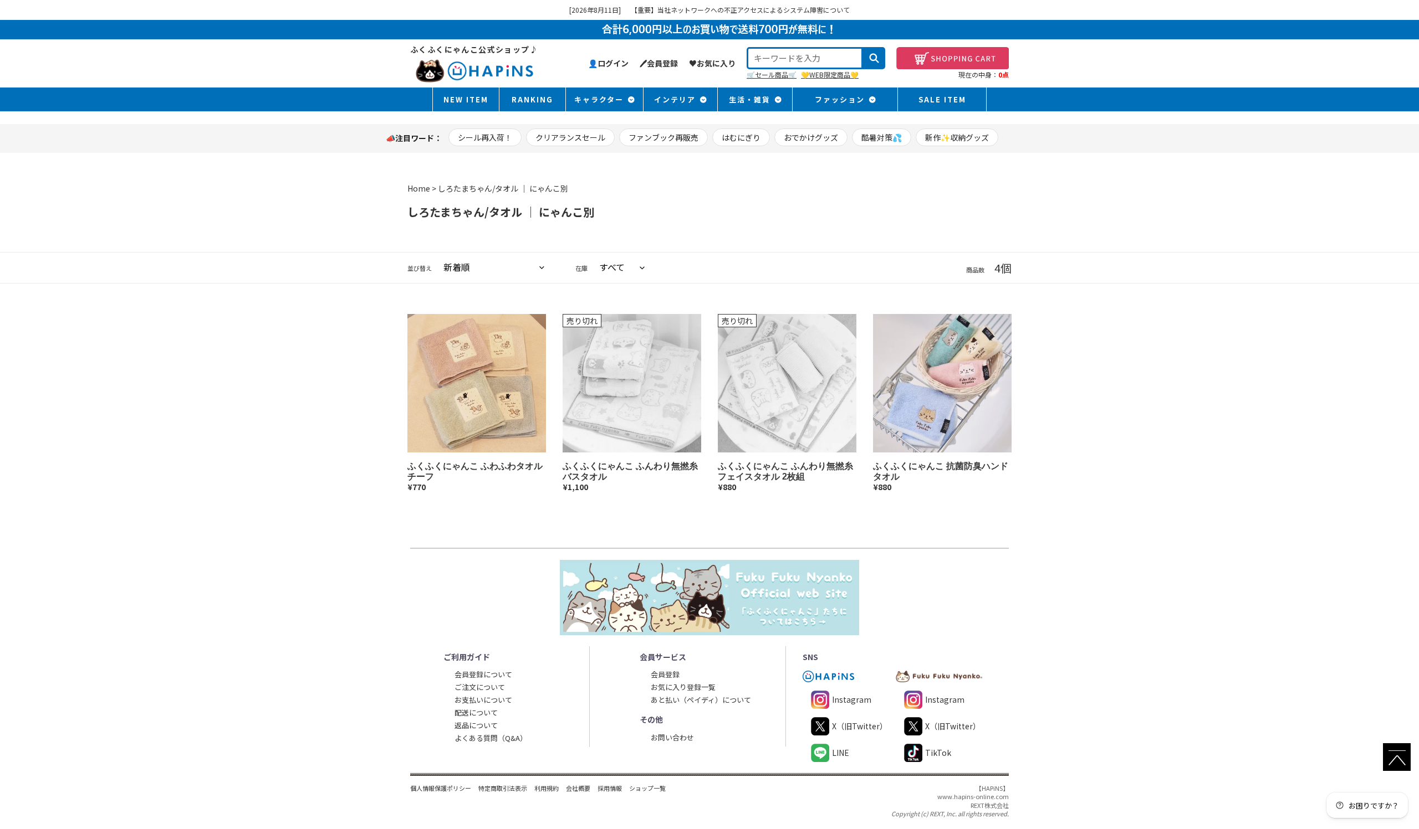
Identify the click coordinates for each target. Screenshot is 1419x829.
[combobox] (805, 58)
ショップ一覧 (647, 788)
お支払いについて (483, 699)
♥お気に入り (712, 63)
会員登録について (483, 674)
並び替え (419, 268)
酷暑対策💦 (881, 137)
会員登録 (665, 674)
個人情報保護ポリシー (440, 788)
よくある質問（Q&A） (491, 738)
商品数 (975, 270)
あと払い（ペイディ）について (701, 699)
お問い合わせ (672, 737)
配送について (476, 712)
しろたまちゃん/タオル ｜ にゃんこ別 (503, 188)
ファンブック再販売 (663, 137)
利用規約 (546, 788)
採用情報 (610, 788)
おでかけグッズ (811, 137)
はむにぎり (741, 137)
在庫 (581, 268)
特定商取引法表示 (502, 788)
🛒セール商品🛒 (772, 74)
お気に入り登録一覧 (683, 687)
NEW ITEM (465, 99)
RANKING (532, 99)
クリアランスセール (570, 137)
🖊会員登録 (659, 63)
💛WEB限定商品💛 (830, 74)
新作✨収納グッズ (957, 137)
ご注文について (480, 687)
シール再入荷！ (485, 137)
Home (418, 188)
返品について (476, 725)
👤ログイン (608, 63)
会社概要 (578, 788)
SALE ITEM (942, 99)
